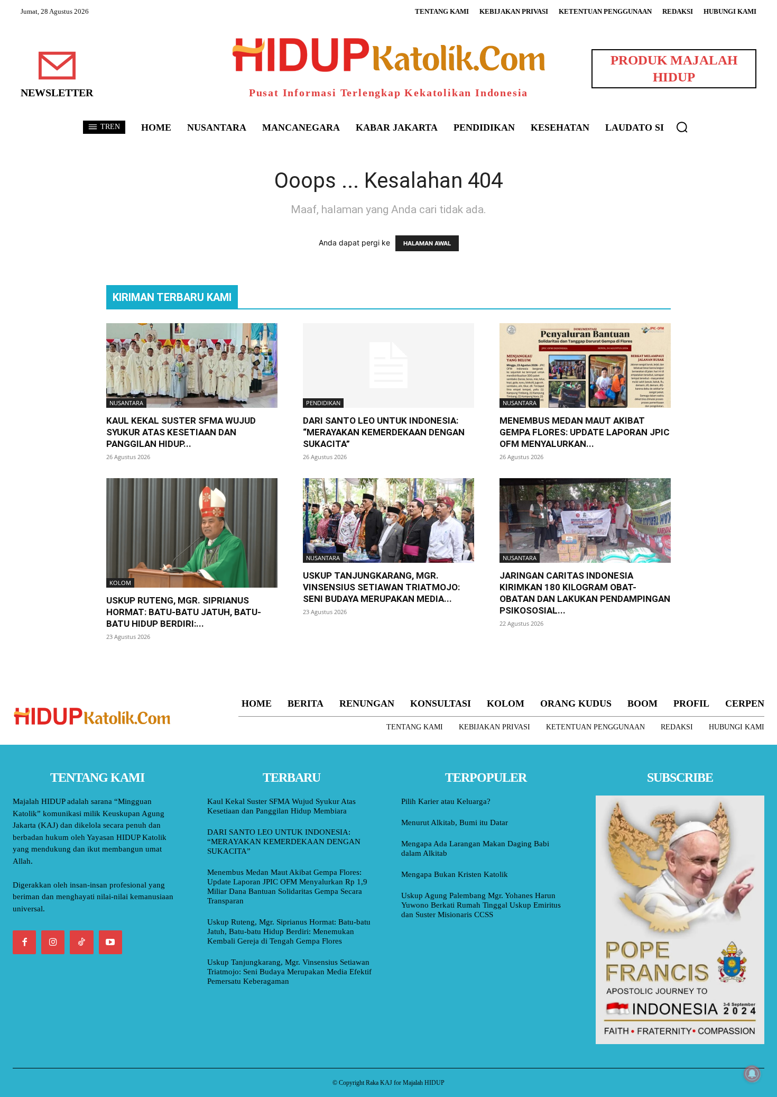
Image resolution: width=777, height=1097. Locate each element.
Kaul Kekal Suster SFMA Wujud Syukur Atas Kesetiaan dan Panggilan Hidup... (181, 432)
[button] (682, 127)
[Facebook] (24, 942)
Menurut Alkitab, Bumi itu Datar (454, 822)
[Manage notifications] (752, 1073)
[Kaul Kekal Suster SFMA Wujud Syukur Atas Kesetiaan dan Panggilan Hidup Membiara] (192, 365)
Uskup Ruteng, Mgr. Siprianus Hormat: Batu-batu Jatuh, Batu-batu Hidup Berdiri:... (183, 612)
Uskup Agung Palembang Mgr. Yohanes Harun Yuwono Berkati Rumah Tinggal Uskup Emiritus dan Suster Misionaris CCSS (481, 905)
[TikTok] (81, 942)
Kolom (120, 583)
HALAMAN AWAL (427, 243)
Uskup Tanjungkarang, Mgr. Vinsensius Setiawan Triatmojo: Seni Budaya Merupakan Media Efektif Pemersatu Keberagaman (289, 971)
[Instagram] (52, 942)
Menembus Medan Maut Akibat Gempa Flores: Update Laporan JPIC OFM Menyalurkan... (585, 432)
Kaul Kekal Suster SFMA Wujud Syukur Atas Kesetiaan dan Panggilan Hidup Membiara (281, 806)
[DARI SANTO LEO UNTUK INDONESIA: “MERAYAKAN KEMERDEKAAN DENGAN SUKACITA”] (388, 365)
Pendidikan (323, 403)
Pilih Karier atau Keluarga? (446, 801)
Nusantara (126, 403)
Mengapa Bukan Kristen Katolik (454, 874)
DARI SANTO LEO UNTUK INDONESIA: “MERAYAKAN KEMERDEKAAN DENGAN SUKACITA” (384, 432)
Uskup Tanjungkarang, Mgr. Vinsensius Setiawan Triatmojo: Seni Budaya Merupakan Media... (381, 587)
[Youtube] (110, 942)
